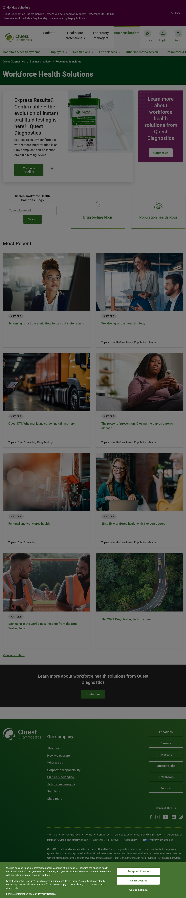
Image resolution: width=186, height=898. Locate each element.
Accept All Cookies (138, 871)
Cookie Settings (138, 890)
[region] (93, 880)
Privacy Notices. (47, 894)
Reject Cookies (138, 880)
